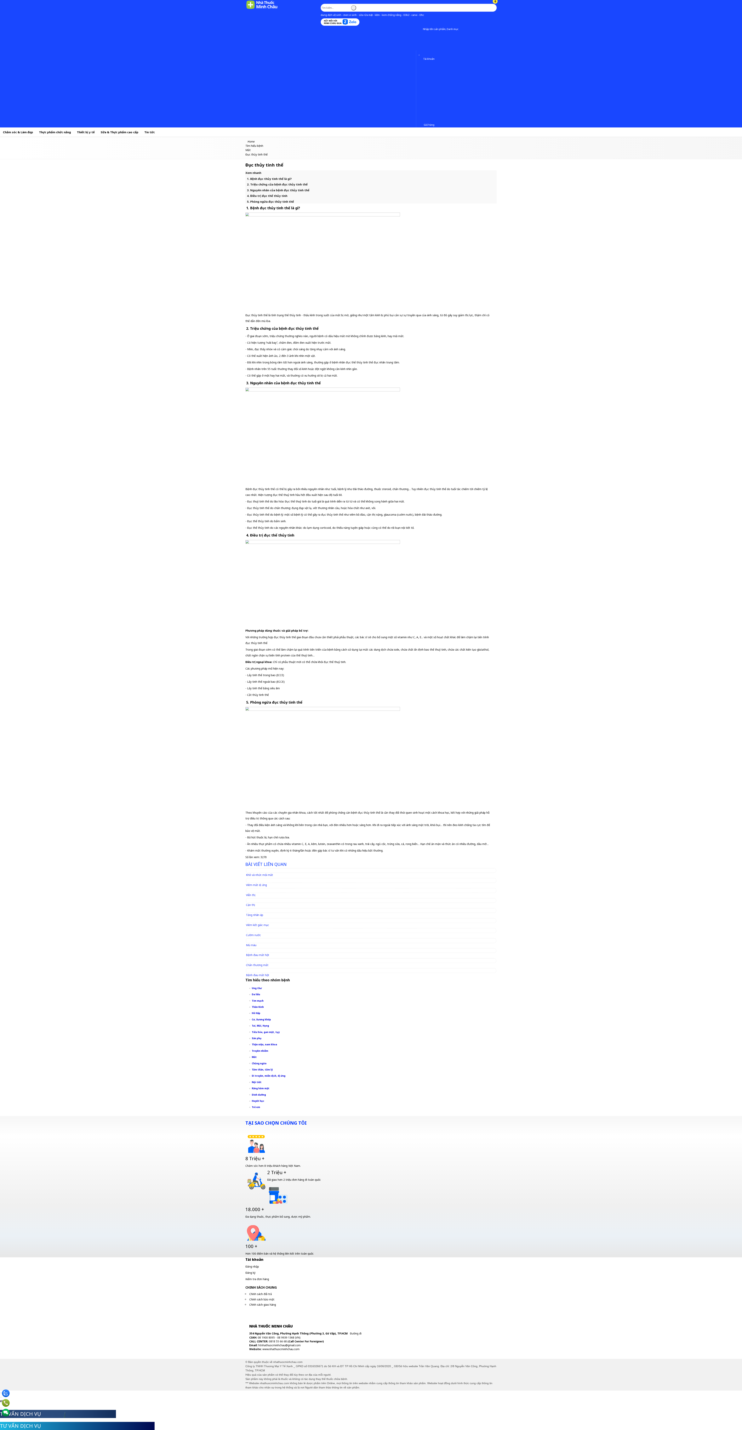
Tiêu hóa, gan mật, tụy (266, 1032)
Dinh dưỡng (259, 1094)
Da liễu (256, 994)
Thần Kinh (258, 1007)
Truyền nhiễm (260, 1050)
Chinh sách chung (261, 1287)
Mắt (254, 1057)
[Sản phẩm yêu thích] (420, 53)
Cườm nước (253, 935)
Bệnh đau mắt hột (257, 955)
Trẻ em (256, 1107)
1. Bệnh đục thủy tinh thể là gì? (269, 179)
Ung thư (257, 988)
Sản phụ (256, 1038)
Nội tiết (256, 1082)
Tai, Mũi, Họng (260, 1025)
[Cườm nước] (255, 930)
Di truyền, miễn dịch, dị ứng (268, 1075)
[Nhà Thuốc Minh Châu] (261, 8)
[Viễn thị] (252, 890)
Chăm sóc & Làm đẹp (18, 132)
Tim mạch (258, 1000)
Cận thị (250, 905)
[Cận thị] (252, 900)
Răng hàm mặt (260, 1088)
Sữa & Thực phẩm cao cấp (119, 132)
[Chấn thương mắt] (259, 960)
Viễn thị (250, 895)
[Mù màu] (253, 940)
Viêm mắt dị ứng (256, 885)
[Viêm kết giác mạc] (259, 920)
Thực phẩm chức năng (55, 132)
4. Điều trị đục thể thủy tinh (267, 196)
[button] (420, 29)
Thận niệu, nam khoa (264, 1044)
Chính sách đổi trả (260, 1294)
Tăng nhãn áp (254, 915)
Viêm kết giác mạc (257, 925)
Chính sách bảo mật (261, 1299)
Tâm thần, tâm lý (262, 1069)
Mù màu (251, 945)
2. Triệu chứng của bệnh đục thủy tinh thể (277, 184)
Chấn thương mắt (257, 965)
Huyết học (258, 1101)
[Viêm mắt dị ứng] (258, 880)
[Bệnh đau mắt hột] (259, 950)
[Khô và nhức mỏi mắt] (261, 870)
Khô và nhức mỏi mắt (259, 875)
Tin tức (149, 132)
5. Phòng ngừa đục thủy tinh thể (270, 201)
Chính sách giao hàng (262, 1304)
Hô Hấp (256, 1013)
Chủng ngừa (259, 1063)
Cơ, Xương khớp (261, 1019)
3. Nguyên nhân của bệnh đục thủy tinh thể (278, 190)
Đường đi (356, 1333)
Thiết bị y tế (86, 132)
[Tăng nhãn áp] (256, 910)
